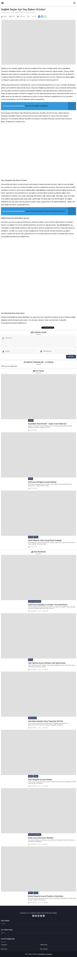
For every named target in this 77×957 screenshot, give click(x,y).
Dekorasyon (32, 718)
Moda (8, 12)
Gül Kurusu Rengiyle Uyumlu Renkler (42, 482)
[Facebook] (33, 916)
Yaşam (31, 420)
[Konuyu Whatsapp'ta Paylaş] (45, 16)
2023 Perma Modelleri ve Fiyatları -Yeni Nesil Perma (47, 605)
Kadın (12, 12)
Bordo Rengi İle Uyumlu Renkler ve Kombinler (45, 896)
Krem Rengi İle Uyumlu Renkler (40, 780)
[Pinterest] (41, 916)
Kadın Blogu (41, 954)
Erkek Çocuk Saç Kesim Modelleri (40, 838)
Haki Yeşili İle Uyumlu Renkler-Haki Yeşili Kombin (47, 663)
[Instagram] (38, 916)
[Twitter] (36, 916)
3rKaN (5, 16)
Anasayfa (3, 12)
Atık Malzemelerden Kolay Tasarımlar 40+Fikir (45, 721)
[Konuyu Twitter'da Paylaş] (42, 16)
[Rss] (44, 916)
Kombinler (49, 954)
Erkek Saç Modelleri (34, 834)
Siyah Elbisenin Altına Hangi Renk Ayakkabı (45, 540)
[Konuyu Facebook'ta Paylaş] (39, 16)
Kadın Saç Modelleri (34, 601)
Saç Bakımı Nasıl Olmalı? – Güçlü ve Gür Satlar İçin (47, 424)
